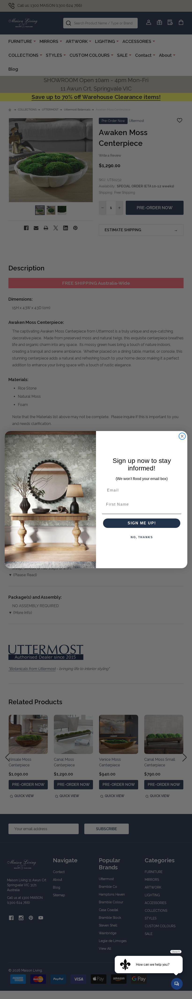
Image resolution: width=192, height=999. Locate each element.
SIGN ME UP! (142, 523)
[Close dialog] (182, 436)
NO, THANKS (142, 537)
